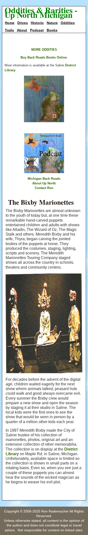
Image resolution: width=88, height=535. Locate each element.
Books (52, 30)
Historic (37, 23)
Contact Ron (44, 188)
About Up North (44, 183)
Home (9, 23)
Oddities (68, 23)
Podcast (37, 30)
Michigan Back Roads (44, 178)
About (22, 30)
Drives (22, 23)
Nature (52, 23)
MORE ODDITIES (44, 49)
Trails (9, 30)
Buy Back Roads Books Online (44, 57)
